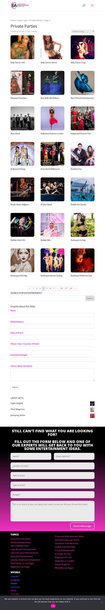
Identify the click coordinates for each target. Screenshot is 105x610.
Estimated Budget (19, 355)
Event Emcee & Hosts (20, 538)
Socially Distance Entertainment (25, 559)
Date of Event (17, 333)
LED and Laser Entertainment (24, 552)
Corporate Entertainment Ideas (69, 536)
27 (66, 288)
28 (71, 288)
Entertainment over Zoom (67, 539)
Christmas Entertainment (66, 543)
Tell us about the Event (21, 366)
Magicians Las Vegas (20, 566)
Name (13, 311)
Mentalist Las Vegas (64, 567)
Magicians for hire (63, 557)
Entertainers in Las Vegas (22, 563)
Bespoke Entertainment (22, 556)
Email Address (17, 322)
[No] (101, 602)
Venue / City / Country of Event (25, 344)
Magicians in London (64, 560)
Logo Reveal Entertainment (23, 549)
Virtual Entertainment (21, 542)
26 (61, 288)
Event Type (23, 20)
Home (13, 20)
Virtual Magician (62, 564)
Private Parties (36, 20)
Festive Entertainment (65, 546)
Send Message (82, 526)
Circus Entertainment (65, 550)
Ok (53, 606)
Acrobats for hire (63, 553)
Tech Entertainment (20, 545)
